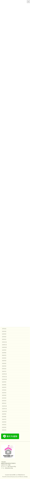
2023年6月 (4, 390)
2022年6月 (4, 422)
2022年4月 (4, 427)
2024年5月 (4, 360)
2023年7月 (4, 387)
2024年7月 (4, 355)
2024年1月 (4, 371)
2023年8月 (4, 384)
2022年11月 (4, 408)
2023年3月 (4, 398)
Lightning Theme (15, 476)
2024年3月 (4, 366)
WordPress (9, 476)
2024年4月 (4, 363)
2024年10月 (4, 347)
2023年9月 (4, 382)
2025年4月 (4, 331)
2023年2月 (4, 400)
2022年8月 (4, 416)
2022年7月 (4, 419)
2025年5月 (4, 328)
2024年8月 (4, 352)
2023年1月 (4, 403)
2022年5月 (4, 424)
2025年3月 (4, 334)
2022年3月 (4, 430)
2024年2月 (4, 368)
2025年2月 (4, 336)
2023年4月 (4, 395)
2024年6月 (4, 358)
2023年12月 (4, 374)
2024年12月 (4, 342)
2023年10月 (4, 379)
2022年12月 (4, 406)
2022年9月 (4, 414)
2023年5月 (4, 392)
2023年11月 (4, 376)
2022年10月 (4, 411)
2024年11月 (4, 344)
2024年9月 (4, 350)
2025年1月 (4, 339)
